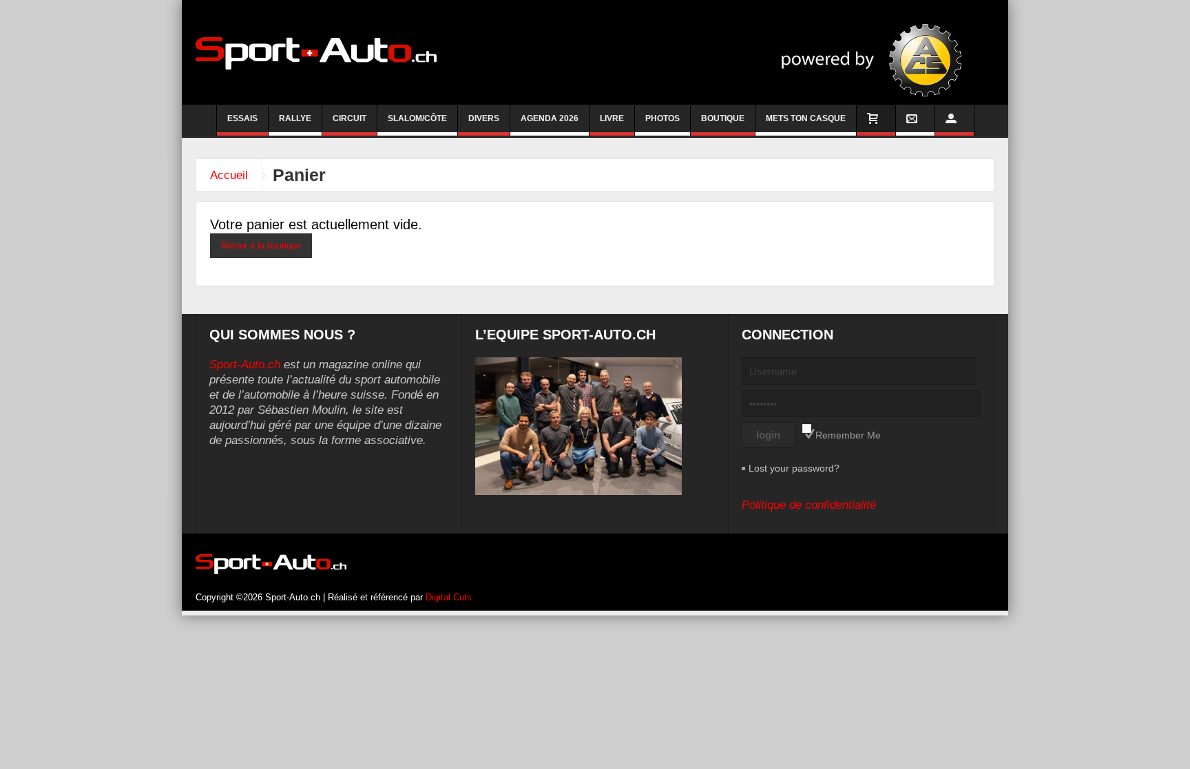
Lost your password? (794, 468)
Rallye (295, 118)
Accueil (229, 175)
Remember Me (848, 435)
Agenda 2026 (549, 118)
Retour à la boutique (261, 245)
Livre (612, 118)
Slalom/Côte (417, 118)
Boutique (722, 118)
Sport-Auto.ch (244, 364)
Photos (662, 118)
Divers (483, 118)
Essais (242, 118)
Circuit (349, 118)
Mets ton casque (806, 118)
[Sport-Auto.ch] (316, 52)
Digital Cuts (449, 597)
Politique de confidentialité (809, 505)
